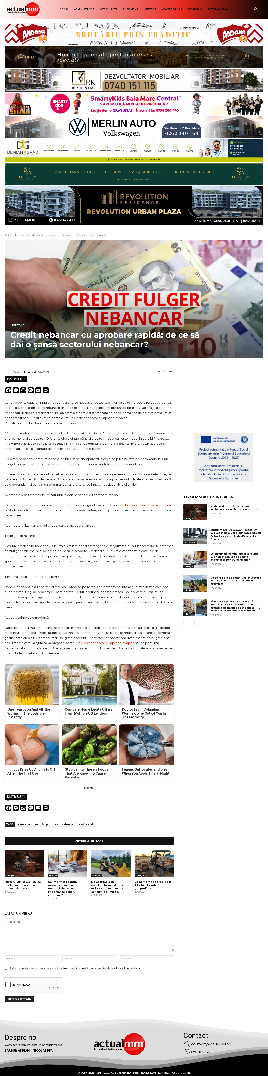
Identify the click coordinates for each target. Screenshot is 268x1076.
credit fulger (42, 824)
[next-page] (192, 622)
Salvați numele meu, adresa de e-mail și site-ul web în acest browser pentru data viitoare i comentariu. (75, 968)
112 (186, 614)
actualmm (23, 824)
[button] (255, 9)
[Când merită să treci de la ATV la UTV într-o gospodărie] (154, 863)
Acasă (8, 235)
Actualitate (190, 542)
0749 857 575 (200, 1052)
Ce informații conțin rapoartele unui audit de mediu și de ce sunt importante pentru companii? (65, 888)
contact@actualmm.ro (211, 1044)
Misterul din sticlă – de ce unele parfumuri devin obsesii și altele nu (23, 885)
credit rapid (85, 824)
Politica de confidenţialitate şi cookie (162, 1072)
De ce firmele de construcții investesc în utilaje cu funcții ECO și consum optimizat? (108, 886)
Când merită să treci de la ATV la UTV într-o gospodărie (153, 885)
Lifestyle (19, 235)
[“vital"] (223, 457)
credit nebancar (64, 824)
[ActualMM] (9, 372)
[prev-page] (185, 622)
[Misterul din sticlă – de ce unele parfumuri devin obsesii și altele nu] (24, 863)
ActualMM (30, 372)
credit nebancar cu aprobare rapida (144, 505)
